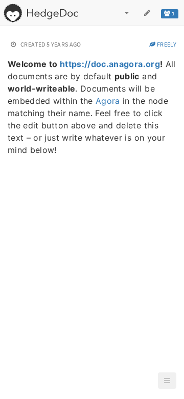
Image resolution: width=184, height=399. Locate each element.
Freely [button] (166, 44)
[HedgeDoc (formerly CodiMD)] (40, 13)
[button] (167, 380)
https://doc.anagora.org (110, 64)
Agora (108, 101)
